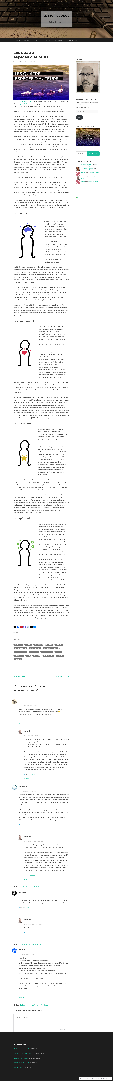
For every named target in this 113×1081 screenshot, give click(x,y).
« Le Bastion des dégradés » (21, 1058)
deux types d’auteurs (27, 101)
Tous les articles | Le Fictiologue (30, 944)
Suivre (79, 117)
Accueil (17, 40)
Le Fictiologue (56, 15)
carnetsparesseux (24, 701)
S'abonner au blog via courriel (87, 99)
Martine (83, 172)
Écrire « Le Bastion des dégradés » (23, 1053)
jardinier (59, 651)
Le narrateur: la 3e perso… (89, 165)
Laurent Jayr (23, 892)
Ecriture (19, 639)
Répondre (22, 723)
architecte (18, 644)
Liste (28, 655)
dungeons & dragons (50, 648)
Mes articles (47, 40)
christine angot (35, 648)
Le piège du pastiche (62, 676)
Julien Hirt (32, 61)
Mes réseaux (59, 40)
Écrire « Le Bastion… (86, 170)
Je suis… (26, 40)
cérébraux (59, 644)
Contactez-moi (72, 40)
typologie (60, 655)
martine (83, 181)
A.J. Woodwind (24, 786)
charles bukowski (21, 648)
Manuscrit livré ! (18, 1067)
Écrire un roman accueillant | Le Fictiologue (34, 1005)
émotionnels (38, 644)
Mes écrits (36, 40)
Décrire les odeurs (93, 172)
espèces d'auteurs (21, 651)
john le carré (19, 655)
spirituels (36, 655)
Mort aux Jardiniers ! (20, 676)
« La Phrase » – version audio (21, 1049)
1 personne (32, 774)
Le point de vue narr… (87, 164)
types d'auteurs (48, 655)
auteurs (28, 644)
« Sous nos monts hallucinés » (21, 1062)
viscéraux (18, 659)
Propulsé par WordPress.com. (24, 1078)
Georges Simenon (46, 651)
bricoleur (49, 644)
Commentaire (62, 1029)
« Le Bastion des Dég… (87, 168)
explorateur (34, 651)
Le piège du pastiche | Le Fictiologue (32, 887)
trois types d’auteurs (23, 104)
